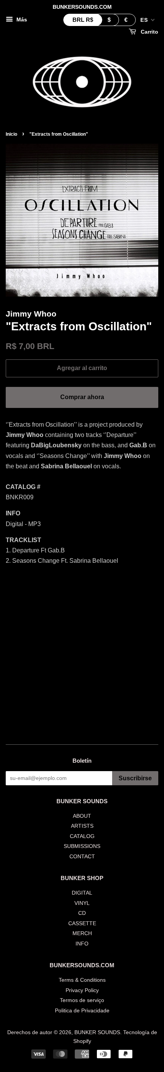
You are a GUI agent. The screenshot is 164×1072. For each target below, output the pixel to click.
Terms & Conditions (82, 980)
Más (21, 19)
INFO (82, 944)
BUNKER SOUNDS (97, 1032)
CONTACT (82, 856)
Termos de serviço (82, 1000)
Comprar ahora (82, 397)
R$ (82, 19)
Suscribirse (135, 778)
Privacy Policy (82, 990)
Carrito (148, 32)
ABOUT (82, 816)
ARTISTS (82, 826)
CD (82, 913)
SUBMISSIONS (82, 846)
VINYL (82, 903)
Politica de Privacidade (82, 1011)
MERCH (82, 933)
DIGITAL (82, 893)
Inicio (11, 134)
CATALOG (82, 836)
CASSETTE (82, 923)
